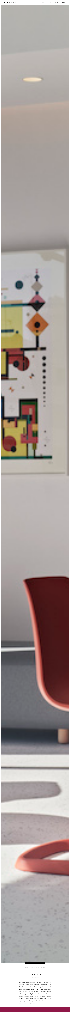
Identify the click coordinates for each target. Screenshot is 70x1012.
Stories (50, 2)
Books (56, 2)
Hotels (43, 2)
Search (63, 2)
